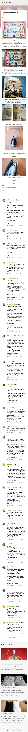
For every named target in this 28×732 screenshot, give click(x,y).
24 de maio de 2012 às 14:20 (15, 585)
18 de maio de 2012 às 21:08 (15, 482)
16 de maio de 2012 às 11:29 (15, 299)
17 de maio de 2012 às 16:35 (15, 422)
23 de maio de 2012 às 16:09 (15, 539)
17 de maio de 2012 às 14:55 (15, 403)
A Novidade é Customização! (8, 687)
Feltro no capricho (12, 487)
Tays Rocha (10, 566)
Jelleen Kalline (11, 606)
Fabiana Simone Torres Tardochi (16, 335)
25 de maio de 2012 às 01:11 (15, 617)
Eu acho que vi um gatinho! (8, 713)
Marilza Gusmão (11, 510)
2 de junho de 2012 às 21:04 (15, 633)
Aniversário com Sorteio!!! (8, 661)
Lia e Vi (9, 407)
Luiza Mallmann (11, 304)
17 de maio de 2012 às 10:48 (15, 380)
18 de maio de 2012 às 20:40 (15, 459)
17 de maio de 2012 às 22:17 (15, 432)
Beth (8, 543)
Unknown (9, 464)
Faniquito (9, 243)
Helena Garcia (11, 278)
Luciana (9, 262)
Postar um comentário (8, 637)
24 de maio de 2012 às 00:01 (15, 562)
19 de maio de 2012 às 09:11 (15, 519)
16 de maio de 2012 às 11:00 (15, 239)
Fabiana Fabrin (11, 200)
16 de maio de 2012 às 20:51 (15, 357)
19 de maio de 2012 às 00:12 (15, 505)
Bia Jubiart (10, 384)
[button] (3, 18)
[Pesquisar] (26, 2)
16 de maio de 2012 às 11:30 (15, 331)
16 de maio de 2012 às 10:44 (15, 225)
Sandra (9, 361)
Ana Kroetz (7, 2)
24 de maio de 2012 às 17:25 (15, 601)
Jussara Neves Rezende (13, 622)
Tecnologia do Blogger (15, 730)
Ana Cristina (10, 523)
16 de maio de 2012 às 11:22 (15, 273)
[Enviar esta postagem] (3, 185)
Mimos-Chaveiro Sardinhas (9, 187)
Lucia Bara (10, 230)
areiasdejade (10, 590)
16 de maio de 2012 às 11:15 (15, 257)
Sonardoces (10, 426)
